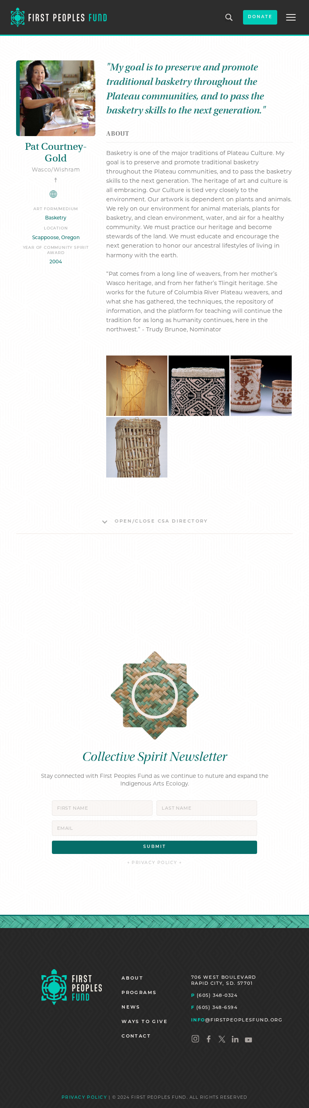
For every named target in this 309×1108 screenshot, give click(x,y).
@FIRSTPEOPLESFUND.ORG (236, 1020)
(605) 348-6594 (214, 1007)
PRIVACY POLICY (84, 1098)
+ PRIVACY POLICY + (154, 863)
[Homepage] (71, 987)
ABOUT (132, 978)
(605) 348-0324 (214, 995)
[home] (58, 17)
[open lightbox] (136, 386)
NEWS (131, 1007)
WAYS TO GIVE (145, 1022)
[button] (291, 17)
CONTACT (136, 1036)
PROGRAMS (139, 993)
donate (260, 17)
